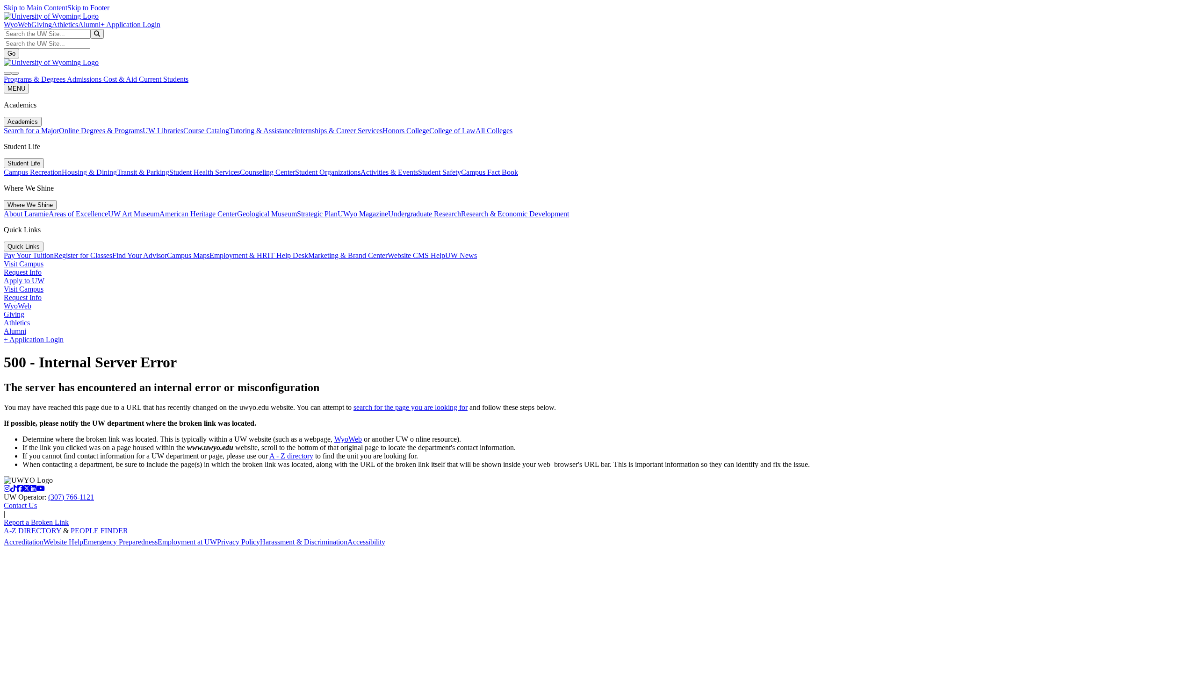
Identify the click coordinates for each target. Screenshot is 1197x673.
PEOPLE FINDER (99, 531)
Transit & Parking (143, 172)
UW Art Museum (133, 214)
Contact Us (20, 505)
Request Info (23, 272)
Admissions (85, 79)
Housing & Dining (89, 172)
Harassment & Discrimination (303, 542)
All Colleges (494, 131)
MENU (16, 88)
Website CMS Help (416, 255)
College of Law (452, 131)
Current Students (163, 79)
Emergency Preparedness (120, 542)
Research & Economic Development (515, 214)
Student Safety (439, 172)
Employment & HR (238, 255)
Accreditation (23, 542)
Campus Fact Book (489, 172)
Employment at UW (187, 542)
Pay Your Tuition (29, 255)
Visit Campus (23, 264)
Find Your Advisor (139, 255)
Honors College (405, 131)
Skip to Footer (88, 8)
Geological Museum (267, 214)
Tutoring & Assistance (262, 131)
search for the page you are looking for (410, 407)
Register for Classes (83, 255)
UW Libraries (163, 131)
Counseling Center (267, 172)
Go (11, 53)
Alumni (89, 25)
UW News (461, 255)
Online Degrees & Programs (101, 131)
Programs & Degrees (35, 79)
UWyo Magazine (363, 214)
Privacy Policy (238, 542)
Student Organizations (328, 172)
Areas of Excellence (78, 214)
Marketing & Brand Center (348, 255)
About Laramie (26, 214)
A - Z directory (291, 456)
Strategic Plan (317, 214)
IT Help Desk (287, 255)
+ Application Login (130, 25)
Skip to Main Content (35, 8)
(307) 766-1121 (71, 497)
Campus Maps (188, 255)
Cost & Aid (121, 79)
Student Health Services (204, 172)
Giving (41, 25)
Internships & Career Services (338, 131)
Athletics (65, 25)
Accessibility (366, 542)
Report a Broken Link (36, 522)
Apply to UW (24, 281)
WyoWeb (17, 25)
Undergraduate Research (424, 214)
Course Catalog (206, 131)
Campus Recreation (33, 172)
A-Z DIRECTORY (33, 531)
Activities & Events (389, 172)
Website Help (63, 542)
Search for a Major (31, 131)
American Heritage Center (198, 214)
